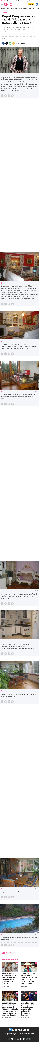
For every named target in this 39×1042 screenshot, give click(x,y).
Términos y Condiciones (27, 1033)
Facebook (9, 1039)
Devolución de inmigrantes (24, 1)
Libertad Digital (19, 1029)
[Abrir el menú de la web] (2, 4)
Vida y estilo (18, 8)
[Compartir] (3, 43)
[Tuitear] (6, 43)
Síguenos (22, 43)
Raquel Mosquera (10, 953)
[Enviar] (10, 43)
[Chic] (8, 4)
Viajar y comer (27, 8)
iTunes (29, 1039)
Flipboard (24, 1039)
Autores (29, 1035)
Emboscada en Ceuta (12, 1)
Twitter (12, 1039)
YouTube (18, 1039)
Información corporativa (11, 1033)
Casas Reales (10, 8)
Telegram (27, 1039)
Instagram (15, 1039)
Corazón (3, 8)
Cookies (9, 1035)
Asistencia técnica (19, 1035)
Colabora (31, 4)
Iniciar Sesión (37, 4)
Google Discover (21, 1039)
